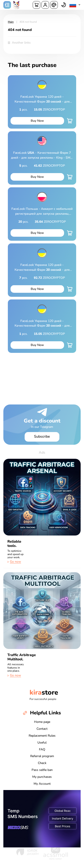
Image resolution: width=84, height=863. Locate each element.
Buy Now (37, 121)
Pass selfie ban (42, 770)
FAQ (42, 749)
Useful (42, 742)
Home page (42, 722)
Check (42, 763)
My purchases (42, 777)
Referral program (42, 756)
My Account (42, 784)
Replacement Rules (42, 736)
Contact (42, 729)
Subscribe (42, 436)
